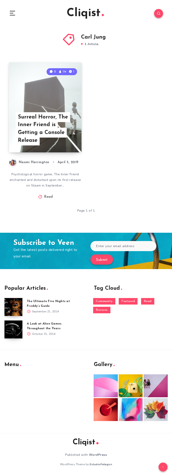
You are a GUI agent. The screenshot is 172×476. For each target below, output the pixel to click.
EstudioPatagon (101, 464)
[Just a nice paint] (131, 409)
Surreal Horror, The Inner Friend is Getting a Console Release (43, 128)
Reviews (102, 310)
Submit (102, 260)
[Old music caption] (156, 385)
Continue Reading (66, 139)
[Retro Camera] (131, 385)
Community (104, 301)
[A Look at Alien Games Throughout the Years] (13, 329)
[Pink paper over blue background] (106, 385)
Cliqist (84, 13)
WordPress (98, 455)
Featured (128, 301)
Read (48, 197)
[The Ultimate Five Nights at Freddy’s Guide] (13, 307)
